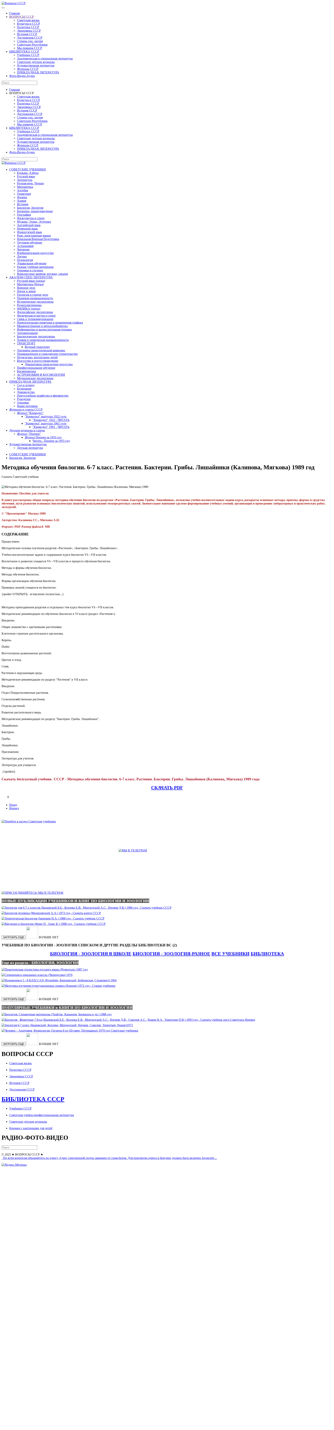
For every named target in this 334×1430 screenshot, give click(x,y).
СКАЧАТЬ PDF (167, 787)
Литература (24, 180)
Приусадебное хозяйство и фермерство (42, 395)
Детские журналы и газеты (27, 430)
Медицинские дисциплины (35, 378)
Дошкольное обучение (31, 263)
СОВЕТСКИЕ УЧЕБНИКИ (27, 169)
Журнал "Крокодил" (30, 413)
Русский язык (26, 176)
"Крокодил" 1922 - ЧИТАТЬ (50, 420)
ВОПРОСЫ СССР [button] (21, 93)
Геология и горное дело (32, 294)
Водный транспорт (37, 347)
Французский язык (29, 232)
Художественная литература (35, 65)
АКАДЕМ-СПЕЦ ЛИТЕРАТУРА (31, 277)
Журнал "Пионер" (29, 433)
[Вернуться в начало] (14, 3)
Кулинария (24, 388)
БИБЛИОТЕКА (267, 953)
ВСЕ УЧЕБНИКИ (230, 953)
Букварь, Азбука (27, 173)
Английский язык (29, 225)
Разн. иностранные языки (34, 235)
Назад (13, 804)
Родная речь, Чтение (30, 183)
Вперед (14, 808)
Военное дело (26, 287)
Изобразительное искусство (35, 253)
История (22, 204)
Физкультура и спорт (31, 218)
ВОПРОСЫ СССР (21, 16)
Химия (21, 200)
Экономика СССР (29, 30)
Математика (25, 186)
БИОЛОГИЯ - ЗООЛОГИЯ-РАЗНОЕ (171, 953)
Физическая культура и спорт (36, 315)
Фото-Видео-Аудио (22, 76)
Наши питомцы (27, 406)
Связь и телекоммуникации (35, 319)
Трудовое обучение (29, 242)
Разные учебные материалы (35, 266)
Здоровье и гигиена (30, 270)
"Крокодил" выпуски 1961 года (45, 423)
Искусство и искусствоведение (37, 360)
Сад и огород (25, 385)
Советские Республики (32, 44)
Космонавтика (26, 371)
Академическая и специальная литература (45, 58)
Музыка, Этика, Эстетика (34, 221)
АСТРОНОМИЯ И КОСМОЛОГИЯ (41, 374)
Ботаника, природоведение (35, 211)
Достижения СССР (29, 37)
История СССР (27, 34)
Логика (22, 256)
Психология (25, 260)
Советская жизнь (28, 20)
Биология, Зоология (30, 207)
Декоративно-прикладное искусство (49, 364)
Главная (14, 13)
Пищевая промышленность (35, 298)
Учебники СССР (28, 55)
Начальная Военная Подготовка (38, 239)
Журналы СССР (27, 69)
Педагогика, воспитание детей (37, 357)
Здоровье (23, 402)
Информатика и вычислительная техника (44, 329)
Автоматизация (27, 333)
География (24, 214)
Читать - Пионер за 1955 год (51, 440)
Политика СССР (28, 27)
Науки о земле (26, 291)
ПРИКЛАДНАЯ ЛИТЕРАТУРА (38, 72)
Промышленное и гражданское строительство (47, 353)
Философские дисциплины (35, 312)
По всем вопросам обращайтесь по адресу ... (109, 1158)
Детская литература (30, 447)
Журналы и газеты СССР (26, 409)
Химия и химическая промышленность (43, 340)
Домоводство (26, 392)
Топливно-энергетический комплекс (41, 350)
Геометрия (24, 193)
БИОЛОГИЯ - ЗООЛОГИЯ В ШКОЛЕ (90, 953)
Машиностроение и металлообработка (42, 326)
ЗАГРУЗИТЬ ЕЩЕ (13, 937)
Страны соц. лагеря (30, 41)
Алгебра (22, 190)
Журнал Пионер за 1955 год (43, 437)
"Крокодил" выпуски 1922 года (45, 416)
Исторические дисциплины (35, 301)
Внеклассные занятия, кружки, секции (42, 273)
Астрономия (25, 246)
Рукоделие (24, 399)
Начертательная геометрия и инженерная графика (50, 322)
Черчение (23, 249)
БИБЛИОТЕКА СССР (24, 51)
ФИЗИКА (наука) (28, 308)
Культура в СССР (28, 23)
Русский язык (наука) (31, 280)
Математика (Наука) (30, 284)
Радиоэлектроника (29, 305)
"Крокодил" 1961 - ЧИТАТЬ (50, 427)
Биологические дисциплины (36, 336)
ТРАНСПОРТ (26, 343)
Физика (22, 197)
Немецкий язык (27, 228)
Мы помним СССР (29, 48)
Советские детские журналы (36, 62)
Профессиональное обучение (36, 367)
